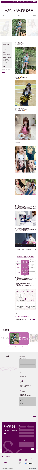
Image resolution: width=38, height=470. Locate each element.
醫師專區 (26, 460)
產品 (15, 1)
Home (2, 6)
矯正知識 (20, 1)
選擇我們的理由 (20, 458)
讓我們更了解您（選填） (21, 441)
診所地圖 (31, 1)
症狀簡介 (26, 458)
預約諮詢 (35, 1)
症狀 (17, 1)
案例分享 (23, 1)
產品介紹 (20, 459)
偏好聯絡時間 (20, 438)
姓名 (19, 425)
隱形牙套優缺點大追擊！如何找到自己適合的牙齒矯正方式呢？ (22, 316)
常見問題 (27, 1)
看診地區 (20, 434)
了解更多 (35, 416)
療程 (13, 1)
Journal (3, 6)
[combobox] (26, 435)
